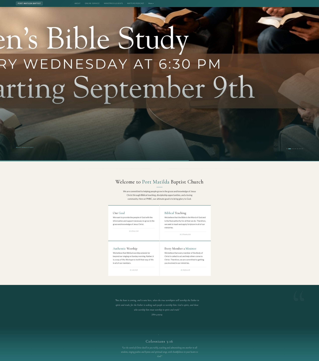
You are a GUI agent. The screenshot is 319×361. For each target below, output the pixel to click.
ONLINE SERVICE (92, 3)
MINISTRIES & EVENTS (113, 3)
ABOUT (77, 3)
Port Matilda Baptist (29, 3)
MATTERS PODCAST (135, 3)
